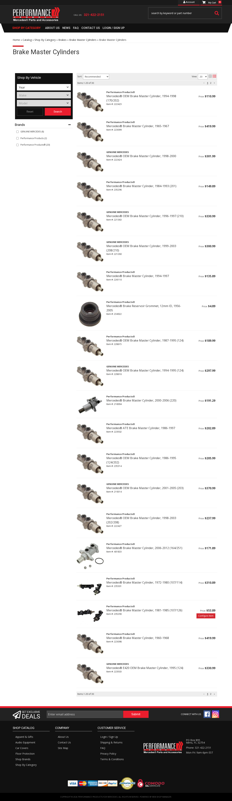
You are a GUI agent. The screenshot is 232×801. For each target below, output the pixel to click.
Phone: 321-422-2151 (198, 747)
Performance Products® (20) (35, 144)
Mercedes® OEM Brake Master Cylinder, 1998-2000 (141, 156)
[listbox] (44, 87)
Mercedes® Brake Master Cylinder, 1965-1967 (137, 126)
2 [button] (210, 83)
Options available (205, 615)
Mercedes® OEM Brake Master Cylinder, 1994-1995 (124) (145, 370)
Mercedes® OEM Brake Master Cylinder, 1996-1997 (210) (145, 216)
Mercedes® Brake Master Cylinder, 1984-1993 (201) (141, 186)
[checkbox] (17, 132)
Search (58, 111)
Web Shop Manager (161, 797)
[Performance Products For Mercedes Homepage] (36, 11)
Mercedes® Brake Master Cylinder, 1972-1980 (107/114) (144, 582)
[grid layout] (210, 76)
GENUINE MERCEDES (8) (32, 131)
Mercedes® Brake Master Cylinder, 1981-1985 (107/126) (144, 610)
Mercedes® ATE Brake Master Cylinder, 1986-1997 (140, 428)
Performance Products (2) (33, 138)
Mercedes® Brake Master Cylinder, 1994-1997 (137, 276)
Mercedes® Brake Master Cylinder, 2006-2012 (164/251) (144, 548)
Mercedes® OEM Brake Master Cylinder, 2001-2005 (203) (145, 488)
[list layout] (214, 76)
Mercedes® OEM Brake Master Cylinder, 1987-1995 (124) (145, 340)
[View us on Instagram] (215, 714)
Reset (30, 111)
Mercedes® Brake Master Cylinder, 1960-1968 (137, 638)
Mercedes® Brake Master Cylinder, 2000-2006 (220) (141, 400)
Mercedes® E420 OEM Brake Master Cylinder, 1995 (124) (144, 668)
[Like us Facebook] (207, 714)
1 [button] (207, 83)
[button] (185, 13)
